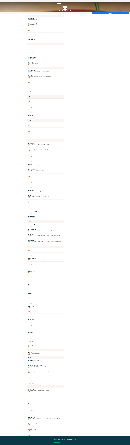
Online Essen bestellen (110, 13)
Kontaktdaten (68, 3)
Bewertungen (63, 3)
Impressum (72, 3)
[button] (63, 13)
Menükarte (58, 3)
